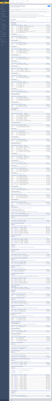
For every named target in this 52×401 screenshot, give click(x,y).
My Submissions (4, 11)
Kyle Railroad (13, 292)
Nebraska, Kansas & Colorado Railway (15, 307)
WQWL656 (15, 71)
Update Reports (4, 36)
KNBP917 (15, 255)
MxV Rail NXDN (13, 370)
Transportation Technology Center (16, 368)
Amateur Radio (3, 29)
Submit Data (3, 9)
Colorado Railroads (21, 2)
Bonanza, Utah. (29, 252)
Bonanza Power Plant (19, 252)
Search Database (4, 20)
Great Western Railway (14, 275)
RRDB (10, 2)
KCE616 (15, 182)
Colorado (17, 2)
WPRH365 (15, 375)
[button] (51, 1)
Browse (13, 2)
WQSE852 (15, 288)
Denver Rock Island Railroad (15, 237)
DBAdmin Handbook (4, 41)
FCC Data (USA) (4, 27)
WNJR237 (15, 221)
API (2, 43)
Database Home (4, 4)
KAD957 (15, 363)
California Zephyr (15, 209)
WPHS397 (15, 302)
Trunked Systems (4, 34)
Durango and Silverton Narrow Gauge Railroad (19, 260)
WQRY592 (15, 310)
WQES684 (15, 270)
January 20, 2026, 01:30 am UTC (17, 7)
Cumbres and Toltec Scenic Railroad (16, 225)
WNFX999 (15, 183)
